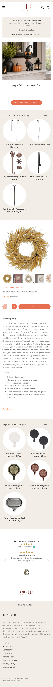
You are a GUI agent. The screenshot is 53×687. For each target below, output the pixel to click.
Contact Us (7, 650)
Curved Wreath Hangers (39, 144)
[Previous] (5, 249)
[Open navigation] (3, 7)
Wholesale (7, 653)
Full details (7, 409)
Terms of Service (9, 660)
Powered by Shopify (11, 681)
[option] (26, 249)
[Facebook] (4, 614)
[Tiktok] (11, 614)
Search (5, 643)
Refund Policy (8, 657)
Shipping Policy (9, 667)
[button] (5, 560)
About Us (6, 646)
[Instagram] (8, 614)
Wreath (19, 287)
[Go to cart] (47, 7)
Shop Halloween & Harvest (26, 103)
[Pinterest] (15, 614)
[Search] (42, 7)
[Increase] (14, 306)
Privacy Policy (8, 664)
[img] (27, 544)
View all (47, 115)
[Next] (47, 249)
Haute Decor (8, 287)
